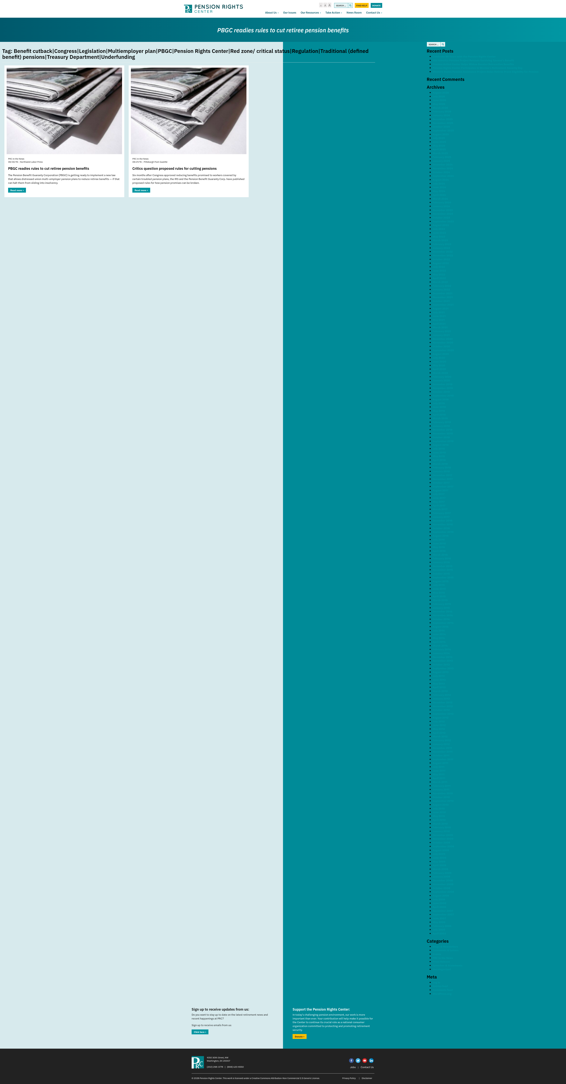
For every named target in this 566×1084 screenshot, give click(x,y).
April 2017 (439, 505)
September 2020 (443, 350)
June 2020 (439, 361)
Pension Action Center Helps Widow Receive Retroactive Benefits (473, 64)
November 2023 (443, 213)
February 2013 (442, 695)
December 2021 (442, 293)
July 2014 (439, 630)
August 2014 (441, 626)
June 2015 (439, 588)
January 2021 (441, 335)
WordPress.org (442, 993)
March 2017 (440, 509)
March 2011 (440, 782)
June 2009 (439, 857)
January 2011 (441, 789)
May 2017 (439, 501)
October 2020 (441, 346)
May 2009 (439, 861)
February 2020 (442, 376)
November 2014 (443, 615)
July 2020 (439, 357)
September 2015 (443, 577)
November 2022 (443, 255)
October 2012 (441, 710)
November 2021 (443, 297)
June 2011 (439, 770)
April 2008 (439, 907)
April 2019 (439, 414)
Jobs (353, 1067)
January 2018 (441, 471)
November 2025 (443, 123)
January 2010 (441, 831)
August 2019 (441, 399)
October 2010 (441, 797)
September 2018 (443, 441)
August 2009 (441, 850)
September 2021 (443, 304)
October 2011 (441, 755)
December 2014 (442, 611)
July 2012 (439, 721)
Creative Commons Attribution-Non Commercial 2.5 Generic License (285, 1078)
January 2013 (441, 698)
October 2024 (441, 172)
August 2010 (441, 804)
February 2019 (442, 422)
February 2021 (442, 331)
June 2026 (439, 100)
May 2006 (439, 922)
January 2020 (441, 380)
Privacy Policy (349, 1078)
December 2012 (442, 702)
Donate (376, 5)
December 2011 (442, 748)
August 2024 (441, 179)
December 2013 (442, 657)
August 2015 (441, 581)
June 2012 (439, 725)
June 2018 (439, 452)
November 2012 (443, 706)
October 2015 (441, 573)
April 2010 (439, 820)
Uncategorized (442, 969)
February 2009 (442, 873)
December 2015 (442, 566)
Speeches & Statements (447, 965)
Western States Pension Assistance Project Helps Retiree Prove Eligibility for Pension (486, 71)
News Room (354, 12)
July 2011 (438, 766)
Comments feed (443, 990)
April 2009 (439, 865)
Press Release (441, 961)
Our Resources (310, 12)
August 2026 (441, 92)
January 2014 (441, 653)
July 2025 (439, 138)
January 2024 (441, 206)
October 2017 (441, 482)
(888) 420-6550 (235, 1066)
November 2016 (443, 524)
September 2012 (443, 713)
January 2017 (441, 517)
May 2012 (439, 729)
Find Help (361, 5)
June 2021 (439, 316)
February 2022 (442, 286)
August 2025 (441, 134)
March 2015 (440, 600)
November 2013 (443, 660)
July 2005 (439, 929)
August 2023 (441, 225)
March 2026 (440, 107)
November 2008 (443, 884)
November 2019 (443, 388)
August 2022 (441, 263)
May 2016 (439, 547)
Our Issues (289, 12)
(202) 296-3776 (215, 1066)
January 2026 (441, 115)
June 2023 (439, 232)
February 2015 (442, 604)
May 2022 (439, 274)
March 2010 (440, 823)
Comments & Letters (446, 950)
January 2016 (441, 562)
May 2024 (439, 191)
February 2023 (442, 244)
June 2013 (439, 679)
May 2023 (439, 236)
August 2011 (440, 763)
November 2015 (443, 569)
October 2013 (441, 664)
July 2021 (439, 312)
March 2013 (440, 691)
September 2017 (443, 486)
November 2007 (443, 910)
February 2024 (442, 202)
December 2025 (443, 119)
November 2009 (443, 838)
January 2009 (441, 876)
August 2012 (441, 717)
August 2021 (441, 308)
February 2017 (442, 513)
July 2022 (439, 266)
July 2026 (439, 96)
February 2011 (442, 786)
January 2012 (441, 744)
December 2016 (442, 520)
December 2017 (442, 475)
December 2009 (443, 835)
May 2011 (439, 774)
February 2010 (442, 827)
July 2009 (439, 854)
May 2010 (439, 816)
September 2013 (443, 668)
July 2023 (439, 229)
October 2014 (441, 619)
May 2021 (439, 320)
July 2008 (439, 899)
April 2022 (439, 278)
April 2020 (439, 369)
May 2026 (439, 104)
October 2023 (441, 217)
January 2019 (441, 426)
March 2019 (440, 418)
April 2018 (439, 460)
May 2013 (439, 683)
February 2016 (442, 558)
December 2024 (443, 164)
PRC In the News (443, 958)
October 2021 (441, 301)
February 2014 (442, 649)
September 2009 (443, 846)
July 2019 (439, 403)
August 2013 (441, 672)
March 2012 (440, 736)
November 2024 (443, 168)
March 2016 (440, 554)
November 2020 (443, 342)
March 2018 (440, 464)
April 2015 (439, 596)
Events (437, 954)
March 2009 (440, 869)
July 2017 (439, 494)
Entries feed (440, 986)
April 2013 (439, 687)
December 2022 (443, 251)
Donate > (299, 1036)
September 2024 (443, 176)
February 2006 (442, 926)
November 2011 (443, 751)
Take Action (333, 12)
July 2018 (439, 448)
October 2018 (441, 437)
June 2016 (439, 543)
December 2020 (443, 339)
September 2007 (443, 914)
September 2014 (443, 623)
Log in (436, 982)
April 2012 (439, 732)
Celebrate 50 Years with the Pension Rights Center (464, 56)
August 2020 (441, 354)
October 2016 (441, 528)
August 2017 (440, 490)
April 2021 (439, 323)
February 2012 (442, 740)
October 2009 (441, 842)
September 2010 (443, 801)
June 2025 (439, 142)
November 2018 (443, 433)
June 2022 (439, 270)
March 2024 (440, 198)
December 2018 (443, 429)
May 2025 (439, 145)
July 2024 (439, 183)
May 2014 (439, 638)
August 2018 (441, 445)
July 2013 (439, 676)
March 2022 (440, 282)
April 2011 (439, 778)
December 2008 (443, 880)
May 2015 (439, 592)
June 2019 (439, 407)
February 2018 (442, 467)
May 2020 (439, 365)
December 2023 (443, 210)
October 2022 (441, 259)
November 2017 (443, 479)
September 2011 (443, 759)
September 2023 (443, 221)
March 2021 (440, 327)
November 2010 (443, 793)
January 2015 (441, 607)
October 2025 (441, 126)
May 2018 (439, 456)
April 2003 (439, 933)
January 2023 (441, 248)
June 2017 (439, 498)
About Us (271, 12)
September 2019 (443, 395)
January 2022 (441, 289)
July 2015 (439, 585)
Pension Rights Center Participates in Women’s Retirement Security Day (477, 68)
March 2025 (440, 153)
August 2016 (441, 535)
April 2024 (439, 195)
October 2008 (441, 888)
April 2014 (439, 642)
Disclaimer (367, 1078)
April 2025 (439, 149)
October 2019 (441, 391)
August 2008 (441, 895)
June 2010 (439, 812)
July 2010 (439, 808)
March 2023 (440, 240)
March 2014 (440, 645)
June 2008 (439, 903)
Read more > (17, 190)
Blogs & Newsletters (445, 946)
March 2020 (440, 373)
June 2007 (439, 918)
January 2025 (441, 161)
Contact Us (373, 12)
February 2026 (442, 111)
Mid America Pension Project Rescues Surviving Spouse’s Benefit (473, 60)
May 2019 (439, 410)
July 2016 (439, 539)
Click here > (200, 1032)
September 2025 (443, 130)
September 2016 (443, 532)
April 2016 (439, 551)
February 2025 (442, 157)
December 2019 (443, 384)
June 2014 (439, 634)
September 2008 (443, 891)
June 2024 (439, 187)
